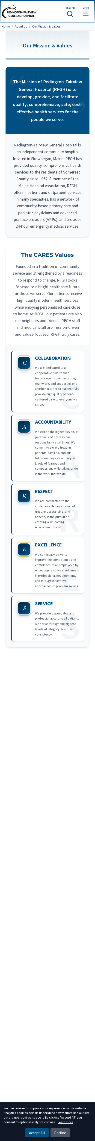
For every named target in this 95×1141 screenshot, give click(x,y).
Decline (60, 1132)
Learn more (65, 1122)
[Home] (19, 11)
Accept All (37, 1132)
